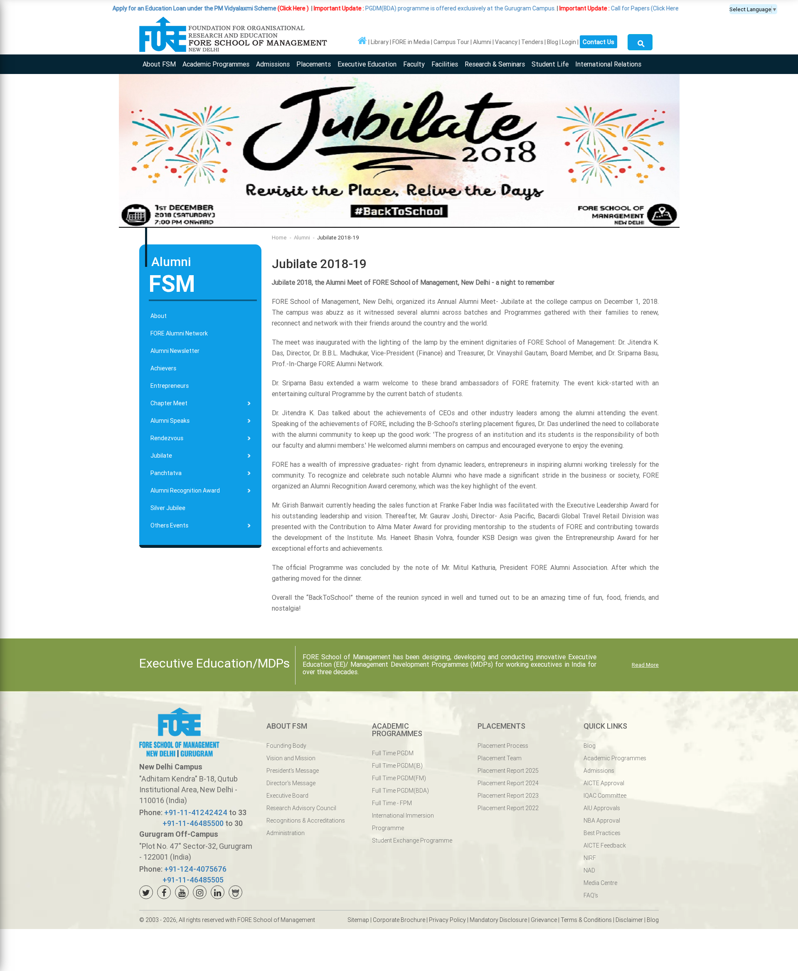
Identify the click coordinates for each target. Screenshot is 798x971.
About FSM (159, 64)
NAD (589, 870)
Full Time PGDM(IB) (397, 765)
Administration (285, 833)
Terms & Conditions (586, 920)
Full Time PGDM (393, 753)
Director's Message (290, 783)
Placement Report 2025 (508, 770)
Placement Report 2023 (508, 795)
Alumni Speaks (170, 420)
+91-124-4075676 (195, 869)
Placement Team (500, 758)
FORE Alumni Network (179, 333)
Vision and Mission (290, 758)
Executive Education (367, 64)
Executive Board (287, 795)
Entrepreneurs (169, 385)
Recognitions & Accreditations (305, 820)
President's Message (292, 770)
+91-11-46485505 (193, 880)
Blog (552, 42)
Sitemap (358, 920)
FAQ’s (591, 895)
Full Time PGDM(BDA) (400, 790)
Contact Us (598, 42)
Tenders (532, 42)
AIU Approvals (602, 808)
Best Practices (602, 833)
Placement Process (503, 745)
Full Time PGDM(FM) (399, 778)
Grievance (544, 920)
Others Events (169, 525)
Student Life (550, 64)
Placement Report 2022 (508, 808)
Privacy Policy (447, 920)
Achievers (163, 368)
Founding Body (286, 745)
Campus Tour (451, 42)
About (158, 316)
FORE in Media (411, 42)
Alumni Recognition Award (185, 490)
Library (380, 42)
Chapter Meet (168, 403)
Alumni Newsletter (175, 351)
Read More (645, 664)
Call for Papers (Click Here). (570, 8)
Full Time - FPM (392, 803)
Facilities (444, 64)
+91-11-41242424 (195, 812)
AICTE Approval (604, 783)
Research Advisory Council (301, 808)
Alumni (482, 42)
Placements (313, 64)
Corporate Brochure (399, 920)
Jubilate (161, 455)
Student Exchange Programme (412, 840)
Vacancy (506, 42)
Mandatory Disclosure (498, 920)
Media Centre (600, 883)
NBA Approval (602, 820)
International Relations (608, 64)
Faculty (414, 64)
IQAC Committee (605, 795)
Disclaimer (629, 920)
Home (279, 237)
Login (569, 42)
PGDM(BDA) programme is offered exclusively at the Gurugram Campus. (384, 8)
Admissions (273, 64)
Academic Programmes (215, 64)
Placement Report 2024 (508, 783)
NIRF (590, 858)
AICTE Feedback (605, 845)
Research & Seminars (495, 64)
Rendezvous (166, 438)
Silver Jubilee (167, 508)
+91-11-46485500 (193, 823)
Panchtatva (166, 473)
